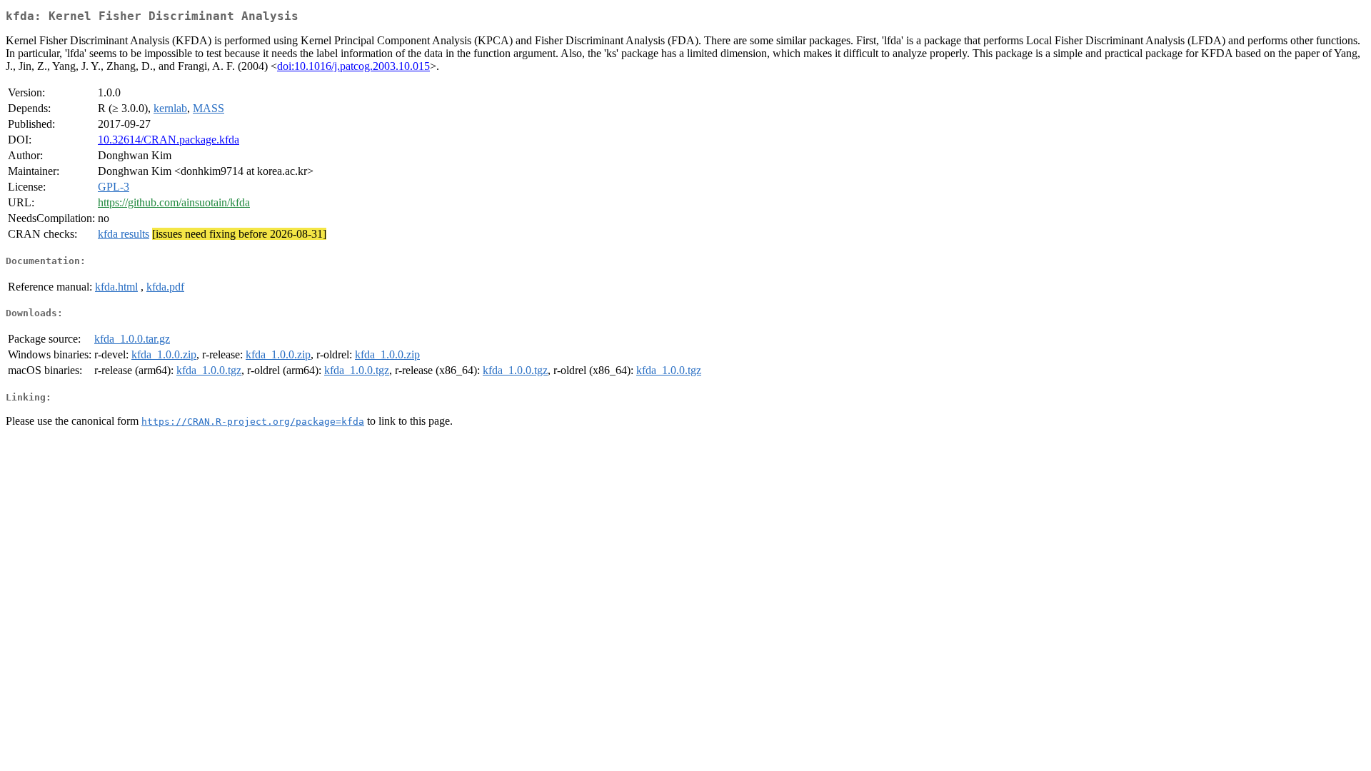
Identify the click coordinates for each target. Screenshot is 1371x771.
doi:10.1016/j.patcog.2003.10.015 (353, 66)
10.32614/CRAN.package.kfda (168, 139)
